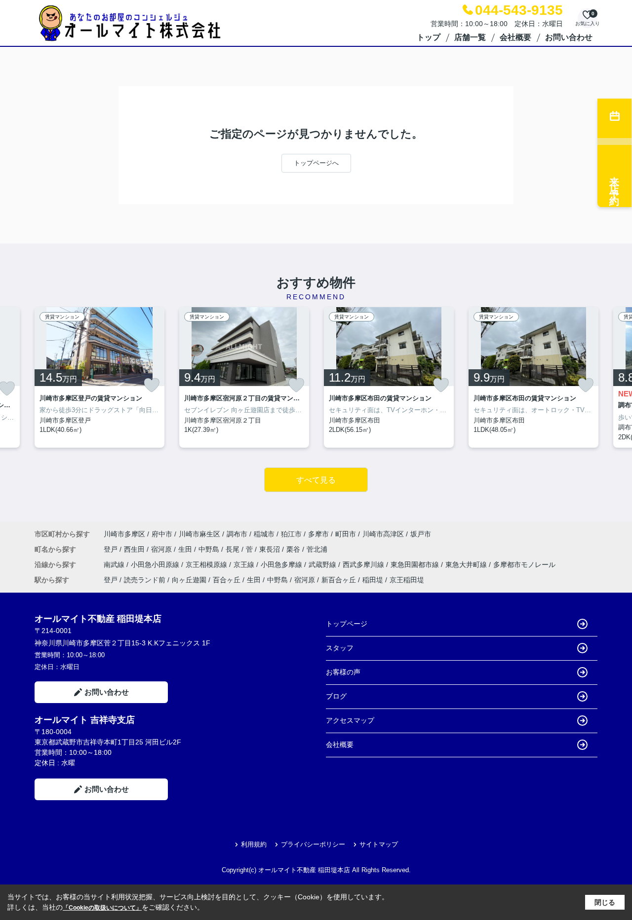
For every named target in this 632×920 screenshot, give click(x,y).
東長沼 (270, 549)
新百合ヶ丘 (338, 580)
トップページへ (316, 163)
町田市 (345, 534)
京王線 (245, 564)
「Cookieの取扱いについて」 (102, 907)
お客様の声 (343, 672)
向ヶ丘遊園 (189, 580)
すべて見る (316, 480)
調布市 (237, 534)
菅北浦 (317, 549)
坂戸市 (420, 534)
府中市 (162, 534)
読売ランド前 (144, 580)
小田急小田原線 (156, 564)
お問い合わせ (568, 37)
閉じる (604, 902)
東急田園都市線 (416, 564)
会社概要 (515, 37)
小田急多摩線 (282, 564)
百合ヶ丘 (226, 580)
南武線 (115, 564)
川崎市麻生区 (199, 534)
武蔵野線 (323, 564)
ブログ (336, 696)
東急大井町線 (467, 564)
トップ (428, 37)
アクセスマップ (350, 720)
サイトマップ (378, 844)
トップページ (346, 624)
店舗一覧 (470, 37)
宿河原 (162, 549)
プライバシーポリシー (313, 844)
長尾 (233, 549)
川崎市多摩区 (124, 534)
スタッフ (340, 648)
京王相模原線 (207, 564)
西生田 (135, 549)
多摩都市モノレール (524, 564)
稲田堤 (372, 580)
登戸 (111, 549)
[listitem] (99, 377)
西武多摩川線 (364, 564)
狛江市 (291, 534)
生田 (186, 549)
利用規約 (254, 844)
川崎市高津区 (383, 534)
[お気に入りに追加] (151, 385)
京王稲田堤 (407, 580)
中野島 (209, 549)
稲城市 (264, 534)
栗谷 (294, 549)
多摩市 (318, 534)
